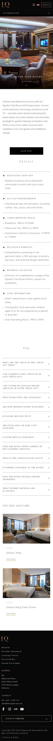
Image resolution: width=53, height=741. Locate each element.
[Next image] (46, 52)
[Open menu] (34, 5)
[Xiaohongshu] (15, 709)
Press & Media (8, 659)
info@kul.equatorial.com (12, 703)
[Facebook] (3, 709)
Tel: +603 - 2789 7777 (11, 700)
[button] (26, 364)
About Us (6, 647)
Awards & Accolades (11, 663)
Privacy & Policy (11, 737)
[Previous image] (6, 52)
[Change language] (39, 5)
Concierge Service (10, 655)
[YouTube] (22, 709)
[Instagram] (9, 709)
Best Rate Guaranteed (11, 651)
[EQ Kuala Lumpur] (6, 5)
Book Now (46, 5)
